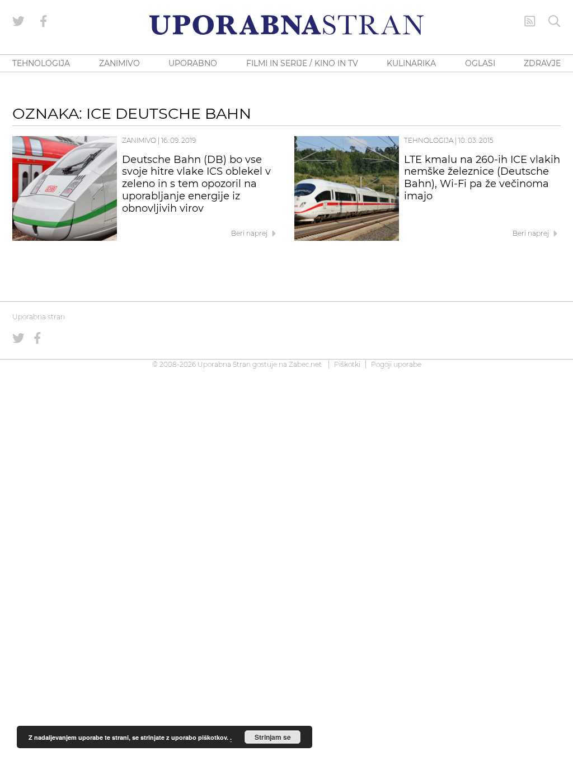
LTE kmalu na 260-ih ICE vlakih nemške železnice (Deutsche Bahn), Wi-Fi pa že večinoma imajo (482, 177)
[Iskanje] (554, 21)
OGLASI (480, 63)
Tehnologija (428, 140)
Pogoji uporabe (396, 364)
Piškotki (347, 364)
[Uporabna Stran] (286, 25)
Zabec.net (305, 364)
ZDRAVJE (542, 63)
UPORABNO (192, 63)
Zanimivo (139, 140)
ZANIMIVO (119, 63)
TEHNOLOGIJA (41, 63)
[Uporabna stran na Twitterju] (18, 21)
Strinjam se (273, 737)
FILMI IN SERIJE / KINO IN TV (302, 63)
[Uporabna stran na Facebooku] (43, 21)
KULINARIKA (411, 63)
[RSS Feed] (530, 21)
